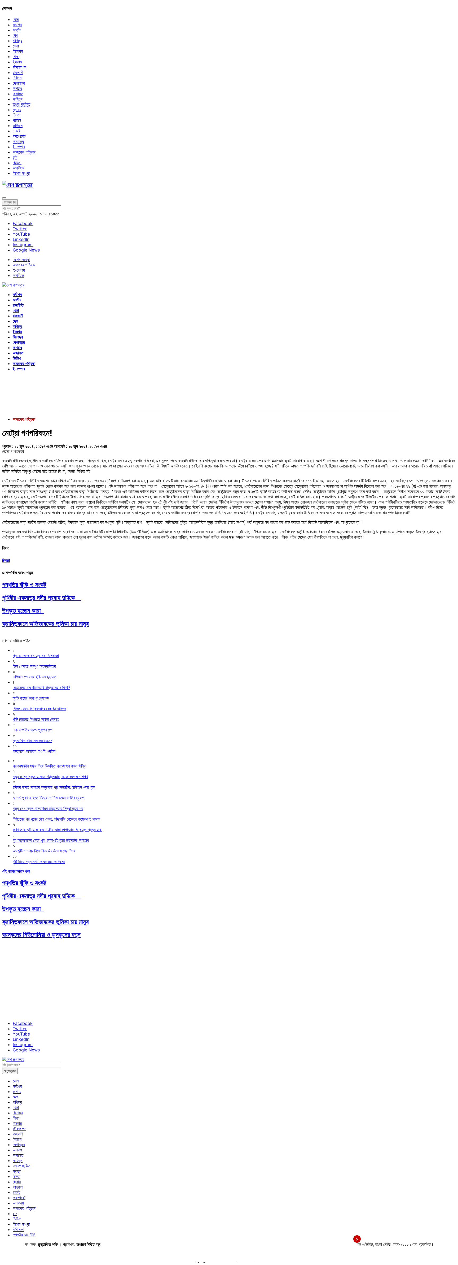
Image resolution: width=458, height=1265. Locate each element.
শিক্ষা (16, 56)
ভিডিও (17, 162)
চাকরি (16, 130)
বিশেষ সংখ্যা (21, 173)
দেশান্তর (19, 83)
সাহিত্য (18, 99)
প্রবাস (17, 120)
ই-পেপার (19, 146)
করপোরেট (19, 136)
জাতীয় (17, 30)
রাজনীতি (18, 305)
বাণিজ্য (17, 40)
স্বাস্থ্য (17, 109)
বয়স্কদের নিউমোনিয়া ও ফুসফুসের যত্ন (41, 934)
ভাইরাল (18, 125)
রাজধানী (18, 72)
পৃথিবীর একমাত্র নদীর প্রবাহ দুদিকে (41, 597)
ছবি (15, 157)
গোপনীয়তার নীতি (24, 1234)
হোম (16, 19)
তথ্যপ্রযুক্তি (21, 104)
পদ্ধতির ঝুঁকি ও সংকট (24, 584)
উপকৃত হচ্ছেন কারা (23, 610)
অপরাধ (17, 88)
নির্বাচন (17, 77)
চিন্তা (16, 115)
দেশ (15, 35)
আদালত (18, 93)
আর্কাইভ (18, 168)
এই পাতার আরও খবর (16, 871)
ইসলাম (17, 61)
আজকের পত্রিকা (24, 152)
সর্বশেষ (17, 24)
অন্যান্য (18, 141)
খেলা (16, 46)
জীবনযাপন (19, 67)
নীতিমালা (18, 1229)
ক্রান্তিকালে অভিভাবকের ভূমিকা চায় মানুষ (45, 623)
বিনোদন (18, 51)
